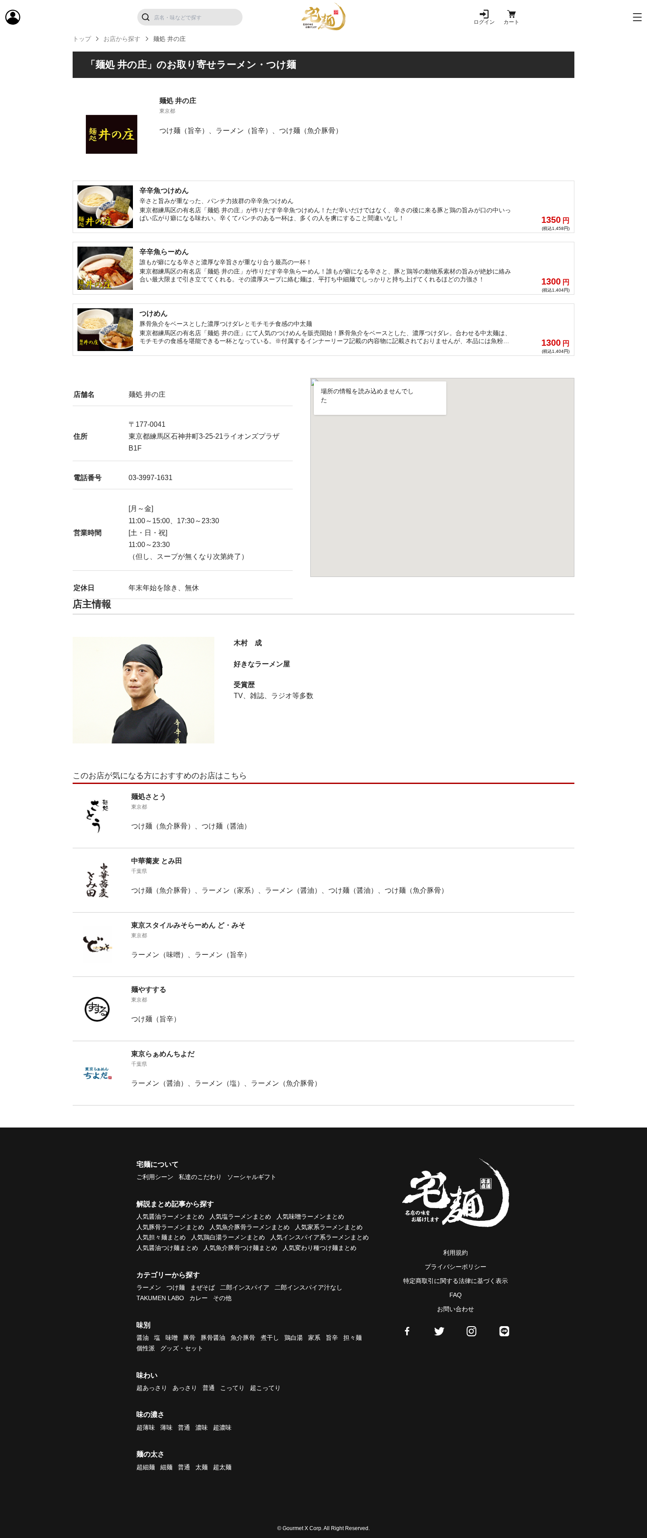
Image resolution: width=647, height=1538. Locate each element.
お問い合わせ (455, 1308)
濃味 (201, 1427)
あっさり (185, 1387)
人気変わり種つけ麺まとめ (320, 1247)
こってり (232, 1387)
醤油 (142, 1337)
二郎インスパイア (244, 1287)
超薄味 (145, 1427)
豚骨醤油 (213, 1337)
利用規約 (455, 1252)
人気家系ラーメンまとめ (329, 1227)
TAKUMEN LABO (160, 1297)
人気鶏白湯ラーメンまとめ (228, 1237)
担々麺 (352, 1337)
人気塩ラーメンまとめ (240, 1216)
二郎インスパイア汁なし (308, 1287)
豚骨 (189, 1337)
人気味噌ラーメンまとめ (310, 1216)
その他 (222, 1297)
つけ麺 (175, 1287)
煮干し (270, 1337)
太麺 (201, 1467)
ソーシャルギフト (251, 1176)
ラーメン (148, 1287)
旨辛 (332, 1337)
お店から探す (121, 38)
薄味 (166, 1427)
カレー (198, 1297)
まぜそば (202, 1287)
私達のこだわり (200, 1176)
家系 (314, 1337)
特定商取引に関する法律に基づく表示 (455, 1280)
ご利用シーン (154, 1176)
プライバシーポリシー (455, 1266)
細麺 (166, 1467)
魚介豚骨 (243, 1337)
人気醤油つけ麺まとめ (167, 1247)
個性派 (145, 1348)
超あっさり (151, 1387)
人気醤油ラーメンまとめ (170, 1216)
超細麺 (145, 1467)
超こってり (265, 1387)
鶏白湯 (293, 1337)
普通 (208, 1387)
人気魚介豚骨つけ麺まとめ (240, 1247)
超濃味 (222, 1427)
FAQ (455, 1294)
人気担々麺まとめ (161, 1237)
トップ (82, 38)
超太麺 (222, 1467)
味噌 (171, 1337)
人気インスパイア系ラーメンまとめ (319, 1237)
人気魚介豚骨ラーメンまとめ (250, 1227)
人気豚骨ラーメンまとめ (170, 1227)
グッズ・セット (181, 1348)
